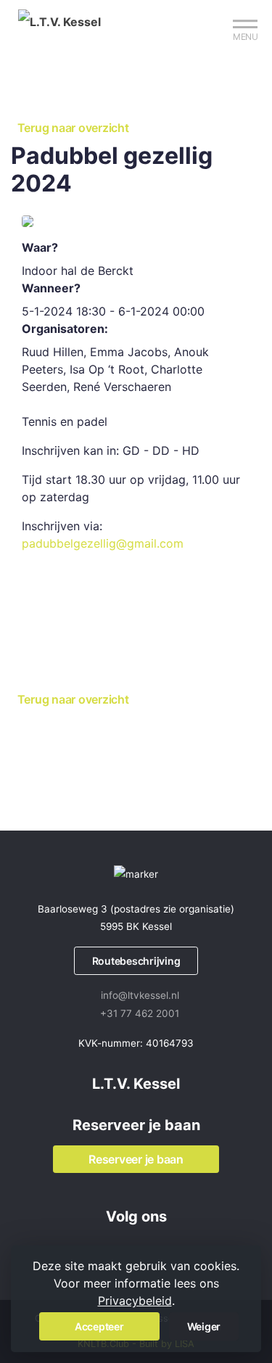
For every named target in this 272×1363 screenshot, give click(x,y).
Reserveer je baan (136, 1159)
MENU (245, 36)
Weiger (204, 1326)
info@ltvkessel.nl (140, 995)
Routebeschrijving (136, 961)
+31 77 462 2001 (139, 1013)
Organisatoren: (65, 328)
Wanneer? (51, 288)
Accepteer (99, 1326)
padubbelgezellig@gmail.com (103, 543)
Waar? (40, 247)
